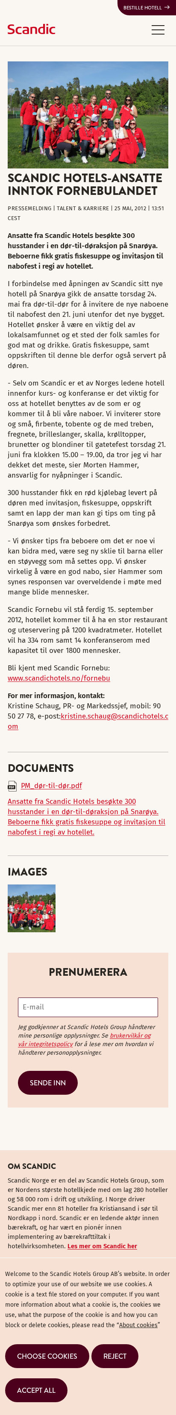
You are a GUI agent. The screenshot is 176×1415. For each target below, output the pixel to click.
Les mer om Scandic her (102, 1246)
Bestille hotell (142, 7)
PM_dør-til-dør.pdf (51, 785)
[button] (158, 29)
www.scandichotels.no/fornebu (59, 678)
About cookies (138, 1325)
